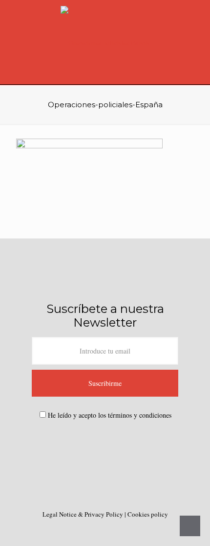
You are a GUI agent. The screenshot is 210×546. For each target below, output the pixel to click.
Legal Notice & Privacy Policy (83, 514)
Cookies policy (147, 514)
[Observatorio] (105, 42)
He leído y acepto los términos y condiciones (109, 415)
